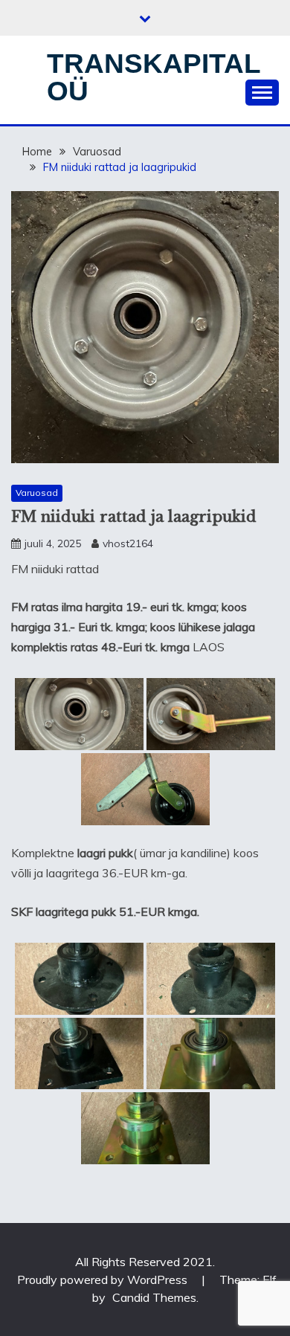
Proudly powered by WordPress (103, 1279)
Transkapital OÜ (153, 77)
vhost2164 (128, 543)
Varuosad (37, 492)
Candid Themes (154, 1297)
